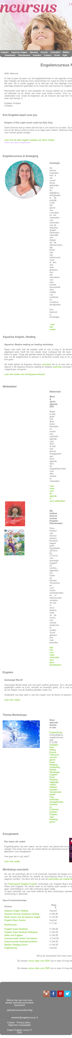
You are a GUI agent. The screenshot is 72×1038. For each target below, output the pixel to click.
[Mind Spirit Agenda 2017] (15, 525)
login (65, 55)
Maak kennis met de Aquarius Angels (22, 917)
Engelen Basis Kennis (15, 920)
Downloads (10, 55)
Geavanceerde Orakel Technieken (20, 938)
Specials (34, 52)
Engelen (5, 52)
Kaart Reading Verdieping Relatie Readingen (55, 767)
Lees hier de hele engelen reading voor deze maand (29, 140)
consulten (46, 364)
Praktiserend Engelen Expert (22, 884)
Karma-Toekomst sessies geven (54, 756)
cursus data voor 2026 (39, 961)
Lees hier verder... (13, 700)
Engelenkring (56, 732)
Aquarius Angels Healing (16, 911)
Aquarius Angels (19, 52)
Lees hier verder (12, 861)
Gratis (57, 55)
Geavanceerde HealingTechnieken (20, 941)
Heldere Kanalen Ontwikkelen (55, 789)
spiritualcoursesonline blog (19, 1010)
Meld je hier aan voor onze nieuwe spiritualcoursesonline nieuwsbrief (19, 1002)
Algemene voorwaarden (20, 1023)
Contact (47, 55)
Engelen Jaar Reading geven (53, 818)
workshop (57, 367)
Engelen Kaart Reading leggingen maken (54, 779)
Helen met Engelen (13, 935)
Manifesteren (10, 924)
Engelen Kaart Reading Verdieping (20, 932)
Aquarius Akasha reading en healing (21, 914)
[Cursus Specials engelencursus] (21, 747)
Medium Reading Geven (16, 944)
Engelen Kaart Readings (16, 929)
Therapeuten (24, 55)
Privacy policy (22, 1022)
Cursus (44, 52)
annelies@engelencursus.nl (24, 1017)
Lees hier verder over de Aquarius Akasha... (25, 374)
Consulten (55, 52)
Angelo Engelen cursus (18, 1030)
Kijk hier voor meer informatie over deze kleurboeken (55, 656)
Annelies (37, 55)
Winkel (66, 52)
